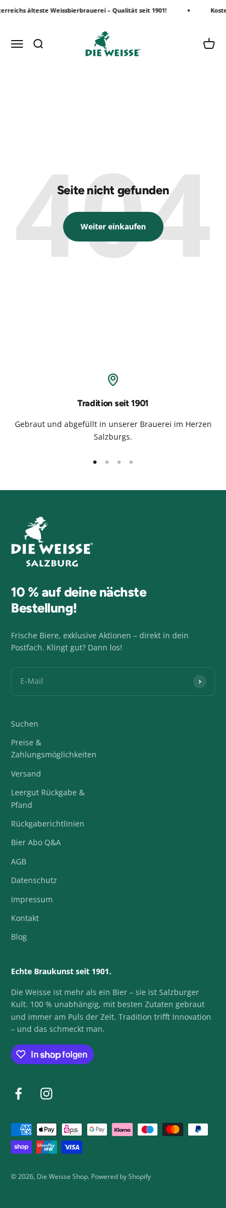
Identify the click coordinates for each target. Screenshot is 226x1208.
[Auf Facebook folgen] (18, 1093)
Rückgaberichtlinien (47, 823)
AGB (18, 861)
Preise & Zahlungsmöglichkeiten (54, 748)
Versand (26, 773)
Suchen (24, 723)
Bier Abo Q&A (36, 842)
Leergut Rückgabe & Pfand (47, 798)
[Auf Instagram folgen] (46, 1093)
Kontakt (25, 918)
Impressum (32, 899)
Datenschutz (34, 880)
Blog (19, 936)
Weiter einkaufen (113, 226)
